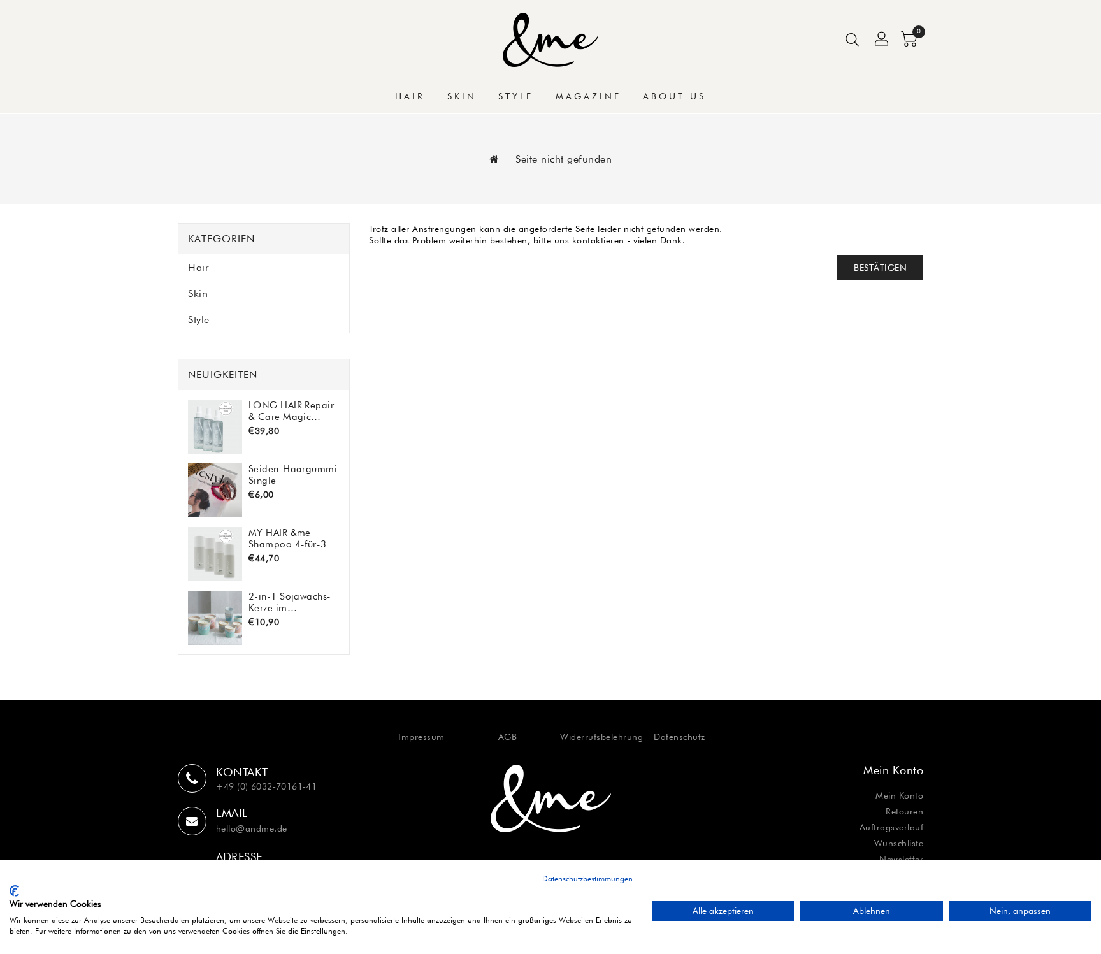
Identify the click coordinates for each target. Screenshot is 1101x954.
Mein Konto (899, 795)
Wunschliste (899, 843)
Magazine (588, 96)
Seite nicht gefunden (563, 159)
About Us (674, 96)
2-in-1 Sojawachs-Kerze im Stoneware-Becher (289, 602)
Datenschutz (679, 737)
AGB (507, 737)
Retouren (904, 811)
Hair (410, 96)
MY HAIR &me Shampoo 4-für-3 (287, 538)
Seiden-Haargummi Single (292, 474)
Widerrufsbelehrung (601, 737)
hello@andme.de (251, 828)
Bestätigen (880, 268)
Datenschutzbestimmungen (587, 878)
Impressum (421, 737)
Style (515, 96)
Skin (462, 96)
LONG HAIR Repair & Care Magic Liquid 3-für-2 (291, 411)
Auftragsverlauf (892, 827)
